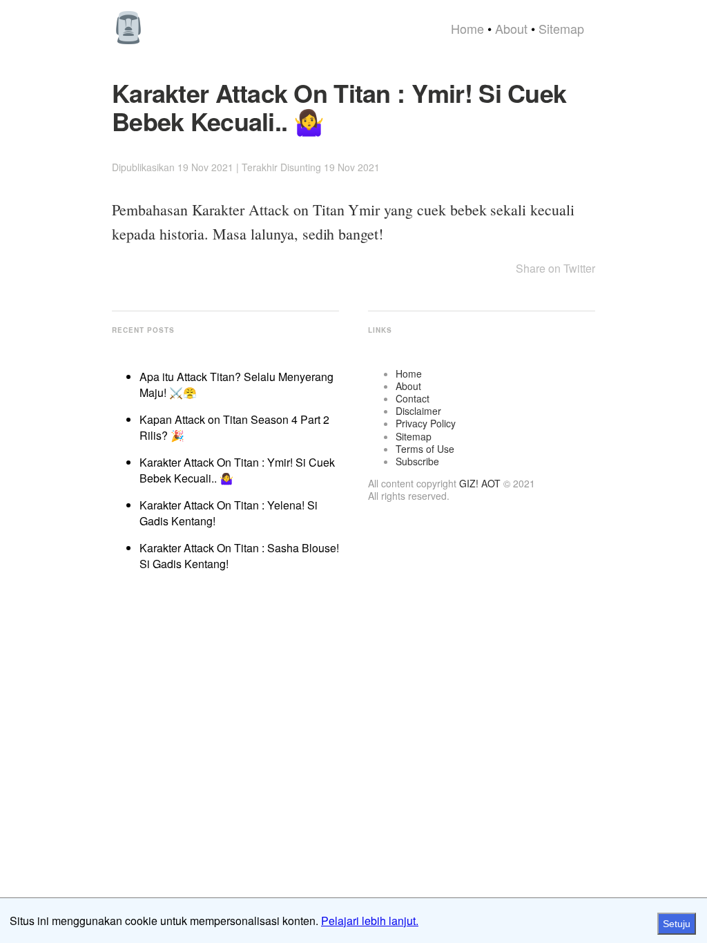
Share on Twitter (555, 268)
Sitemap (561, 28)
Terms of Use (425, 449)
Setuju (676, 923)
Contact (412, 398)
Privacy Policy (426, 423)
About (511, 28)
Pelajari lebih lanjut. (369, 921)
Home (467, 28)
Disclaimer (418, 411)
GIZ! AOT (480, 483)
